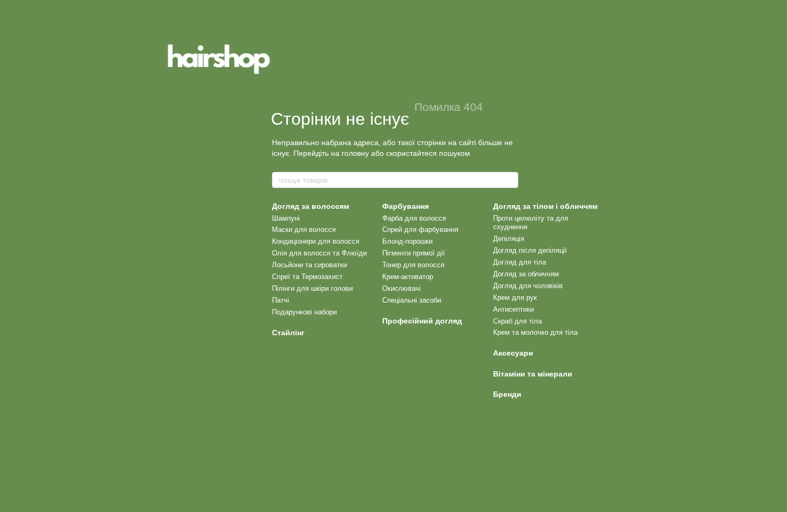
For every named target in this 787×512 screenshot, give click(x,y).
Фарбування (405, 206)
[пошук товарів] (509, 180)
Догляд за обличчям (526, 274)
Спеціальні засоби (411, 300)
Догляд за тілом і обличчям (545, 206)
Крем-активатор (407, 277)
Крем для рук (515, 297)
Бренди (507, 394)
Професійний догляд (422, 321)
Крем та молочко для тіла (535, 332)
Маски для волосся (304, 229)
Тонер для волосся (413, 265)
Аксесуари (513, 353)
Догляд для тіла (519, 262)
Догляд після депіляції (530, 250)
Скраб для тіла (517, 321)
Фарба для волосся (414, 218)
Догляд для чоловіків (528, 286)
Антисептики (513, 309)
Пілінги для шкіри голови (312, 288)
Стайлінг (288, 332)
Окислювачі (401, 288)
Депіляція (508, 239)
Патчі (280, 300)
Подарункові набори (304, 312)
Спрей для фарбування (420, 229)
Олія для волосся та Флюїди (319, 253)
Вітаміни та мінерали (532, 374)
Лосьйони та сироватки (309, 265)
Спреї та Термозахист (307, 277)
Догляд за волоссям (310, 206)
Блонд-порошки (407, 241)
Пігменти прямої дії (413, 253)
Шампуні (286, 218)
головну (355, 153)
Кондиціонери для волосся (315, 241)
